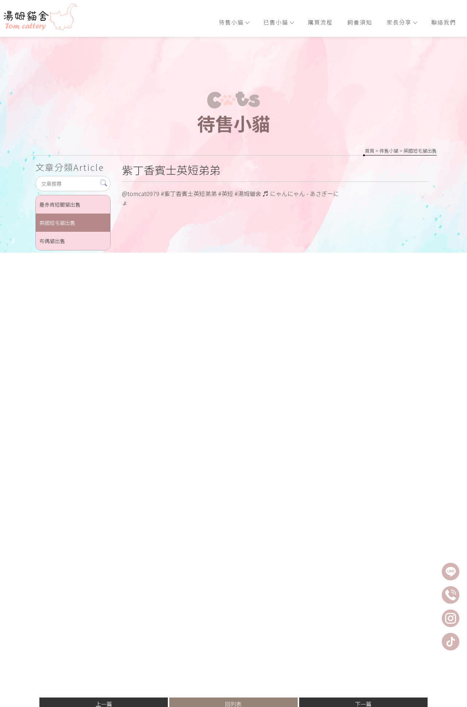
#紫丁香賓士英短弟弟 (189, 193)
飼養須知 (359, 22)
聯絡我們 (443, 22)
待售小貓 (231, 22)
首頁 (369, 150)
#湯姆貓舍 (248, 193)
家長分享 (399, 22)
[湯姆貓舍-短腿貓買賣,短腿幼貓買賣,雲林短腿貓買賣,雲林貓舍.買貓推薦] (40, 18)
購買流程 (320, 22)
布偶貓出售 (52, 241)
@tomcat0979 (140, 193)
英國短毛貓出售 (420, 150)
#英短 (225, 193)
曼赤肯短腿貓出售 (59, 204)
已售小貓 (275, 22)
